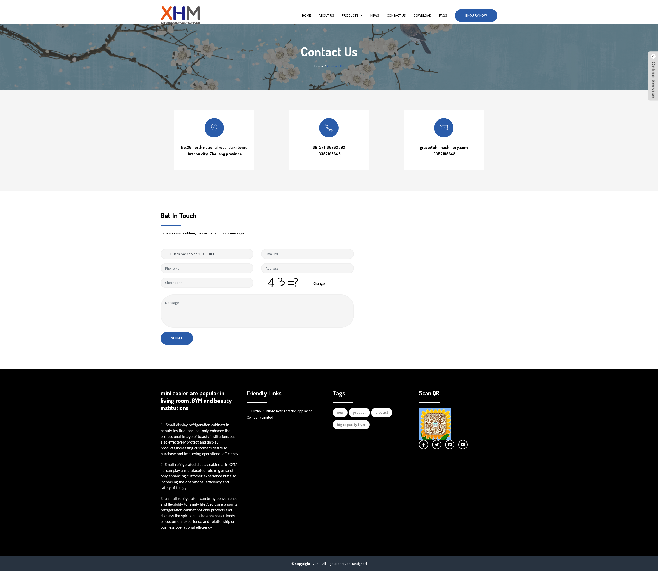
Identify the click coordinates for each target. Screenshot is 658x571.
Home (306, 15)
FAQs (443, 15)
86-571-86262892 (329, 147)
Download (422, 15)
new (340, 412)
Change (319, 283)
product (359, 412)
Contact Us (396, 15)
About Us (326, 15)
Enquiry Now (476, 15)
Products (350, 15)
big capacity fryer (351, 424)
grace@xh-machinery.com (444, 147)
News (374, 15)
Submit (176, 338)
